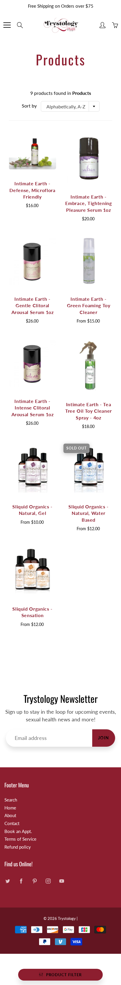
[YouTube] (61, 881)
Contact (11, 823)
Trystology (67, 918)
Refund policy (17, 847)
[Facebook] (21, 881)
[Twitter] (7, 881)
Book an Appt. (18, 831)
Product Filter (64, 974)
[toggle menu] (7, 25)
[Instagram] (48, 881)
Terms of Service (20, 839)
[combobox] (70, 106)
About (10, 815)
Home (10, 807)
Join (103, 737)
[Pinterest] (34, 881)
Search (10, 799)
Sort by (29, 105)
